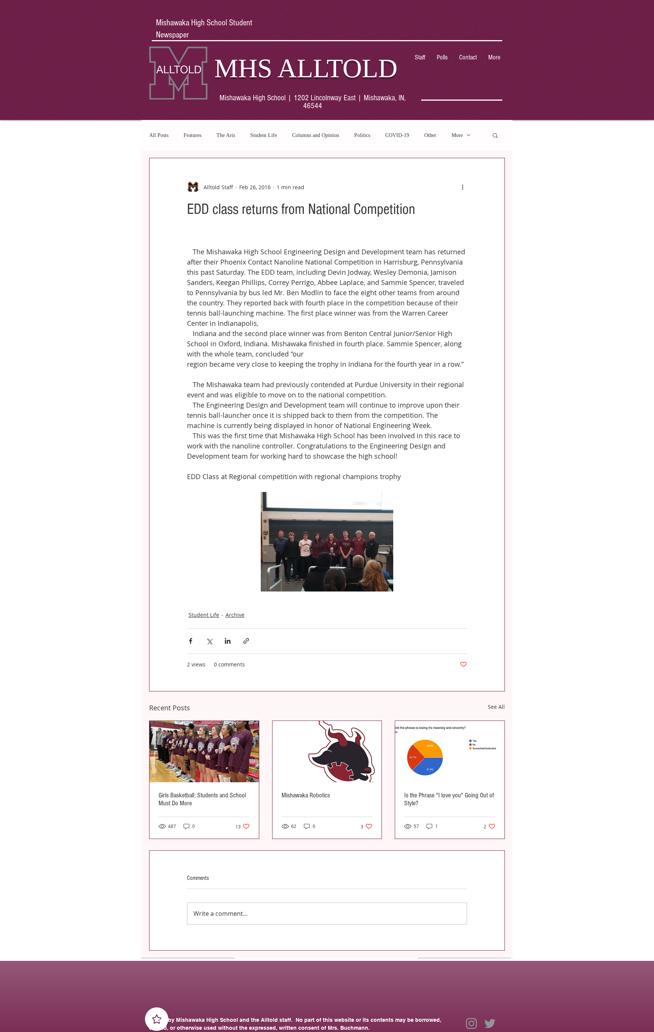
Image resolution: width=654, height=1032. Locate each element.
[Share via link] (246, 640)
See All (496, 706)
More (457, 135)
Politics (362, 135)
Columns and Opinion (315, 135)
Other (430, 135)
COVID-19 (397, 135)
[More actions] (462, 186)
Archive (235, 614)
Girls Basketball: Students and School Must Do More (202, 799)
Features (192, 135)
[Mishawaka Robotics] (327, 751)
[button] (495, 135)
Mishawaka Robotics (306, 795)
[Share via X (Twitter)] (209, 640)
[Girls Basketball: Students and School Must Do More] (204, 751)
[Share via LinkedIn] (227, 640)
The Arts (225, 135)
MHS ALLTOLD (305, 68)
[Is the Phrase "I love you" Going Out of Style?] (450, 751)
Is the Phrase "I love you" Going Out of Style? (449, 799)
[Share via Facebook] (190, 640)
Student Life (263, 135)
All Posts (158, 135)
